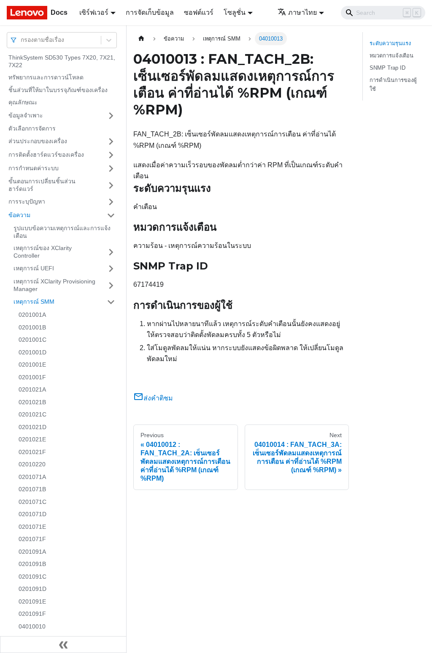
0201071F (32, 539)
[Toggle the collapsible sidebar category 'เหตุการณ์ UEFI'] (111, 268)
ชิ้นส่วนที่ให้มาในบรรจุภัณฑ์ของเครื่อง (58, 90)
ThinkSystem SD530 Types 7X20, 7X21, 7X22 (61, 61)
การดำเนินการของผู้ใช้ (393, 84)
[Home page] (141, 38)
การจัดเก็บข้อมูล (150, 12)
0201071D (32, 514)
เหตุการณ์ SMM (34, 301)
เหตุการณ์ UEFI (34, 268)
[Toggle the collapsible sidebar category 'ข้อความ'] (111, 215)
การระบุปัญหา (26, 201)
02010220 (32, 464)
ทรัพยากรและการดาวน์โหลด (46, 77)
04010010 (32, 626)
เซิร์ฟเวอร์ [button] (93, 12)
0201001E (32, 364)
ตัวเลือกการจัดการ (32, 128)
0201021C (32, 414)
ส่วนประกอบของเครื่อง (37, 141)
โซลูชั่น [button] (235, 12)
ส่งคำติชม (158, 398)
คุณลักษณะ (23, 102)
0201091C (32, 576)
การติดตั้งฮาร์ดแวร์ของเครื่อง (46, 154)
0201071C (32, 501)
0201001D (32, 352)
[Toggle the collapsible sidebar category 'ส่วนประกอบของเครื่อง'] (111, 141)
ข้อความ (19, 215)
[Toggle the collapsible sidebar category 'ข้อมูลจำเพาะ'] (111, 115)
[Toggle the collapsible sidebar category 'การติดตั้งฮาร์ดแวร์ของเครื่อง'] (111, 155)
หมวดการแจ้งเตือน (391, 55)
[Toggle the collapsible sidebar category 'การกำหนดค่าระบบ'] (111, 168)
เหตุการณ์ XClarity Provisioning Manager (54, 285)
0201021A (32, 389)
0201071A (32, 476)
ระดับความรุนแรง (390, 43)
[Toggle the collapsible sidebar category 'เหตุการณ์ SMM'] (111, 302)
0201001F (32, 377)
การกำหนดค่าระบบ (33, 168)
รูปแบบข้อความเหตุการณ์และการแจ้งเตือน (62, 232)
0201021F (32, 452)
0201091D (32, 588)
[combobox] (21, 40)
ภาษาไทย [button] (302, 12)
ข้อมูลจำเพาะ (25, 115)
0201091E (32, 601)
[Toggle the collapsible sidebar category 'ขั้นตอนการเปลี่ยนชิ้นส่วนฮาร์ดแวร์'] (111, 185)
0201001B (32, 327)
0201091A (32, 551)
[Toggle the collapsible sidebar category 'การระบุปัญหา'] (111, 202)
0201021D (32, 427)
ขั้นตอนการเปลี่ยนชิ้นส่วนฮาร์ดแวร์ (42, 185)
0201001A (32, 314)
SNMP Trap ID (387, 68)
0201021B (32, 402)
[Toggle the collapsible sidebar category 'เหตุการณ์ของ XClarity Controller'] (111, 252)
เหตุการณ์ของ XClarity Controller (43, 252)
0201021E (32, 439)
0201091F (32, 613)
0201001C (32, 339)
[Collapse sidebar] (63, 644)
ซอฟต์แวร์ (198, 12)
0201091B (32, 563)
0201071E (32, 526)
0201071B (32, 489)
